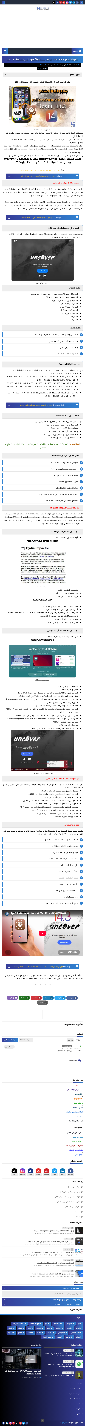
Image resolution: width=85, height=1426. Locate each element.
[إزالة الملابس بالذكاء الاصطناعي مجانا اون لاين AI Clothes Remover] (79, 1353)
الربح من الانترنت (35, 1323)
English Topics (47, 1337)
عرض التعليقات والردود (9, 1040)
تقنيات (20, 1328)
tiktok (78, 1216)
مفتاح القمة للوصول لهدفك (74, 1145)
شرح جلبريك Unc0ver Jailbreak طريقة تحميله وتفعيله (55, 1263)
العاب (78, 1328)
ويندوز (59, 1337)
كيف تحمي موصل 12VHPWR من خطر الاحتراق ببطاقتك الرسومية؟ (23, 1372)
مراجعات (49, 1332)
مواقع (20, 1332)
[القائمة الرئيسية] (5, 51)
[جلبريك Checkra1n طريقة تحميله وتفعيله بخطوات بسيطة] (79, 1230)
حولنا (78, 1403)
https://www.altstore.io (42, 639)
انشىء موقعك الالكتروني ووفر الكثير (68, 1201)
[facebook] (77, 2)
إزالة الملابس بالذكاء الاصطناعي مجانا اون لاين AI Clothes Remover (60, 1354)
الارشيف (77, 1408)
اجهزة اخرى (57, 1323)
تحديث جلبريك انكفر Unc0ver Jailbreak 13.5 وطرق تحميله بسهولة (51, 1241)
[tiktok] (53, 2)
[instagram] (67, 2)
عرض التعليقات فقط (25, 1040)
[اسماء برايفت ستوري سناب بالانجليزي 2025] (79, 1375)
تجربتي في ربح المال (74, 1187)
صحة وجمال (61, 1332)
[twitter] (70, 2)
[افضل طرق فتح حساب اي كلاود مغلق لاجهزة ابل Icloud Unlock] (79, 1252)
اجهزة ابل (69, 1323)
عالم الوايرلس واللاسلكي (72, 1206)
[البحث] (3, 2)
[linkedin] (73, 2)
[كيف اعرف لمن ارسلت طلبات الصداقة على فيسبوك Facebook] (79, 1273)
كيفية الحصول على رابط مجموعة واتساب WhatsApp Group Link (60, 1365)
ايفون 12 (62, 133)
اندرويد (69, 1328)
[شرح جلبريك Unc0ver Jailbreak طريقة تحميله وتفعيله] (79, 1263)
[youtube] (63, 2)
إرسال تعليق (8, 1047)
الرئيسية (75, 51)
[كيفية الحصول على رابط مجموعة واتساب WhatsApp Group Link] (79, 1364)
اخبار (46, 1323)
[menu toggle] (81, 2)
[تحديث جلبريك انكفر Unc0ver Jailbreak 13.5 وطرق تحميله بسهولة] (79, 1241)
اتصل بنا (77, 1413)
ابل (43, 65)
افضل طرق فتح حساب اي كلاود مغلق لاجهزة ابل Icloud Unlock (52, 1252)
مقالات (39, 1332)
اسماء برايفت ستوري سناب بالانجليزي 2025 (59, 1375)
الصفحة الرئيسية (52, 65)
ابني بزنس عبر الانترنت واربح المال (70, 1191)
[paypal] (57, 2)
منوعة (30, 1332)
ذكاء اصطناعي (75, 1332)
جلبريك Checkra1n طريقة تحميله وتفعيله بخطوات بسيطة (54, 1230)
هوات (78, 1337)
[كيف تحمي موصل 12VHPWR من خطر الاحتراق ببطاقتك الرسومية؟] (21, 1359)
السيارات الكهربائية (18, 1323)
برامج (48, 1328)
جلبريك (38, 65)
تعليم (29, 1328)
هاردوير (10, 1332)
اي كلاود (58, 1328)
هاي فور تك (63, 1423)
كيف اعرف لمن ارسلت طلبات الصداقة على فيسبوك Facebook (53, 1273)
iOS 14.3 (71, 192)
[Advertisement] (42, 32)
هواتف (68, 1337)
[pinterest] (60, 2)
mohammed (67, 1046)
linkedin (77, 1211)
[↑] (42, 1420)
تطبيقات (38, 1328)
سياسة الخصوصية (74, 1393)
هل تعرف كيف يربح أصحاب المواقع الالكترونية (66, 1196)
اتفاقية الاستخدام (75, 1398)
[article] (23, 1014)
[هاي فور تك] (42, 9)
